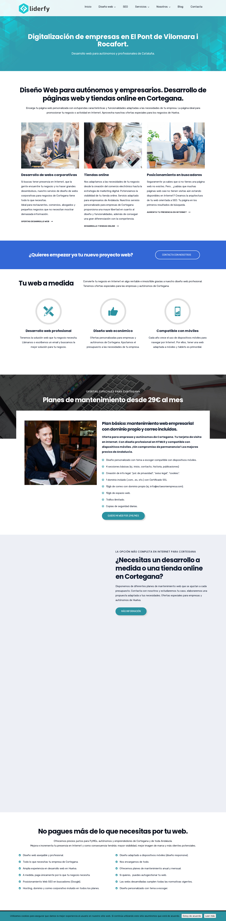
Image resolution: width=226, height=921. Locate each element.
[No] (222, 916)
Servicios (140, 6)
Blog (180, 6)
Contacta (196, 6)
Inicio (88, 6)
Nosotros (162, 6)
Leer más (210, 916)
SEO (125, 6)
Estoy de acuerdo (192, 916)
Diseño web (106, 6)
